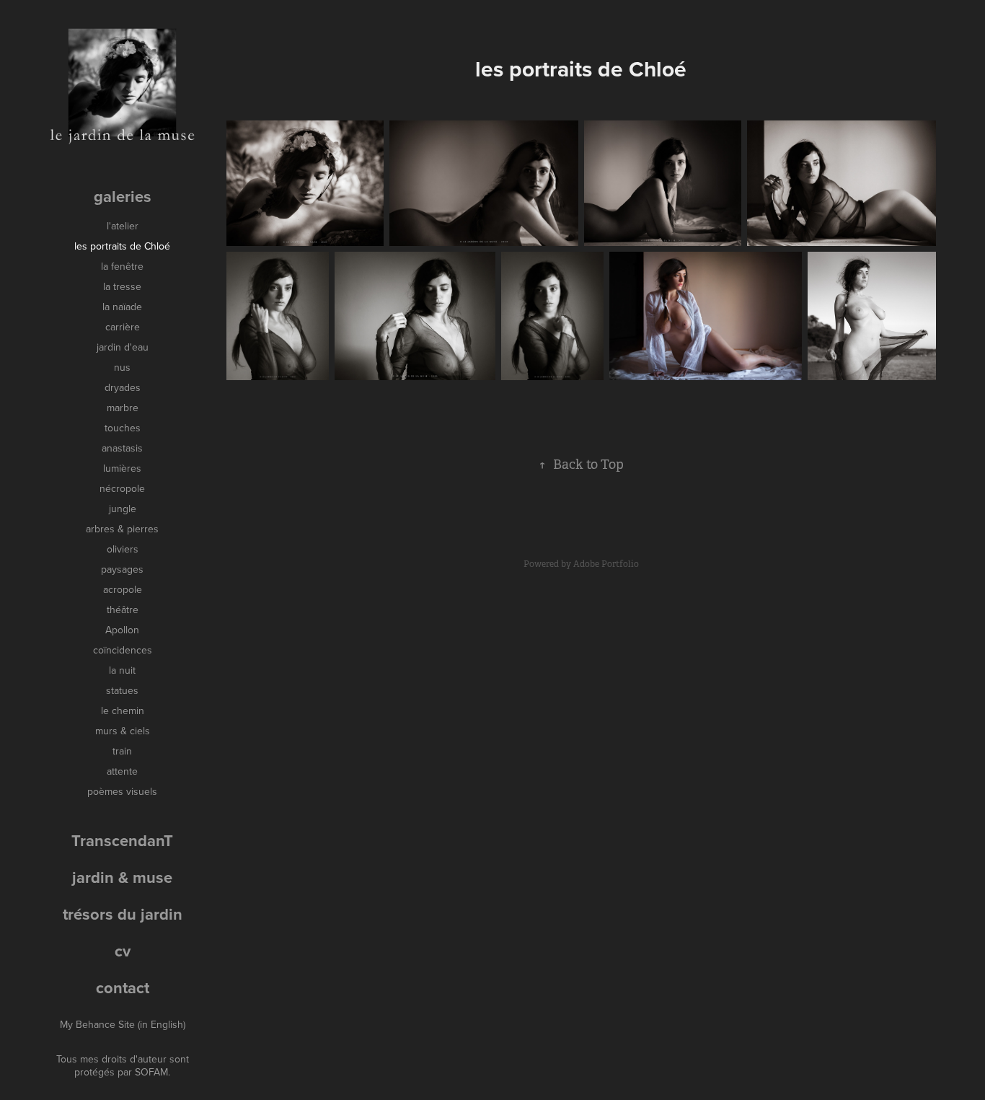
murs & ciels (122, 730)
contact (122, 987)
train (122, 751)
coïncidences (122, 650)
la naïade (122, 306)
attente (122, 771)
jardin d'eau (123, 347)
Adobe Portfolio (606, 564)
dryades (123, 387)
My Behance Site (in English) (122, 1024)
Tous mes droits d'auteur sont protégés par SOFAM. (122, 1065)
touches (123, 428)
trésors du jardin (122, 913)
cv (123, 950)
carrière (122, 327)
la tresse (122, 286)
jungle (122, 508)
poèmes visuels (122, 791)
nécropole (122, 488)
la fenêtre (122, 266)
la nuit (122, 670)
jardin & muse (122, 877)
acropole (122, 589)
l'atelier (122, 226)
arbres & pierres (122, 529)
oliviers (122, 549)
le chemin (122, 710)
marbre (122, 407)
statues (122, 690)
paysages (122, 569)
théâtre (122, 609)
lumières (122, 468)
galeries (122, 196)
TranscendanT (122, 840)
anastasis (122, 448)
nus (122, 367)
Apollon (122, 629)
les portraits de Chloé (122, 246)
